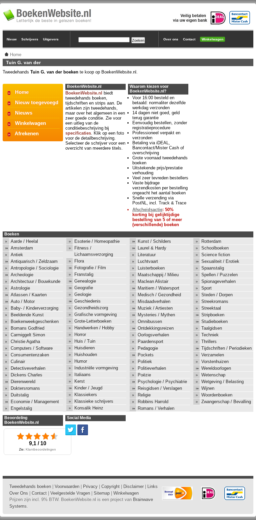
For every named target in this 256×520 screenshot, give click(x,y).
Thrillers (209, 341)
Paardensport (150, 341)
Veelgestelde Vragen (70, 493)
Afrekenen (27, 133)
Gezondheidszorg (91, 307)
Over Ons (18, 493)
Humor (80, 361)
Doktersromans (25, 388)
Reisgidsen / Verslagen (160, 388)
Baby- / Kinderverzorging (34, 308)
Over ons (170, 39)
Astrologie (20, 288)
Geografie (83, 287)
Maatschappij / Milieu (158, 274)
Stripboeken (212, 314)
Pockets (146, 354)
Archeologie (22, 274)
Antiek (17, 254)
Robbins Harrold (153, 401)
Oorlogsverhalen (153, 334)
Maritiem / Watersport (158, 288)
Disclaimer (133, 486)
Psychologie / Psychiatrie (162, 381)
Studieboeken (214, 321)
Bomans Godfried (27, 328)
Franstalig (83, 274)
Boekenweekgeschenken (35, 321)
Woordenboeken (216, 394)
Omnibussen (150, 321)
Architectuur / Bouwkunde (35, 281)
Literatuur (147, 254)
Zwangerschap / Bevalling (226, 401)
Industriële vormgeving (96, 367)
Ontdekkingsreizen (156, 328)
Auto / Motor (23, 301)
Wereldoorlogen (216, 368)
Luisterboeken (151, 268)
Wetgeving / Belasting (222, 381)
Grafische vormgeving (95, 314)
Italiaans (82, 374)
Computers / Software (32, 348)
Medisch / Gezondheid (159, 294)
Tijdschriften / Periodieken (226, 348)
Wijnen (207, 388)
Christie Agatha (25, 341)
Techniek (210, 334)
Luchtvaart (148, 261)
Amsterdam (22, 247)
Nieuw (12, 39)
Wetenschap (213, 374)
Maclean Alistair (153, 281)
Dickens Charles (26, 374)
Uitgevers (51, 39)
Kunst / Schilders (154, 241)
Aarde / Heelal (24, 241)
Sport (206, 288)
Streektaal (211, 308)
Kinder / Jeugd (88, 387)
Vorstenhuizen (215, 361)
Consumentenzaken (30, 354)
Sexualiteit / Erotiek (220, 261)
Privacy (90, 486)
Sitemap (102, 493)
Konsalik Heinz (88, 407)
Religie (144, 394)
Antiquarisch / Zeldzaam (34, 261)
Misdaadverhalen (154, 301)
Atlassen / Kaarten (29, 294)
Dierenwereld (23, 381)
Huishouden (85, 354)
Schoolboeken (215, 247)
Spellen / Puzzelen (219, 274)
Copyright (110, 486)
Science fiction (215, 254)
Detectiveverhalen (28, 368)
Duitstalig (20, 394)
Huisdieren (84, 347)
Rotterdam (211, 241)
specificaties (78, 133)
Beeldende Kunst (27, 314)
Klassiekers (85, 394)
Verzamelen (212, 354)
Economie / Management (35, 401)
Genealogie (85, 281)
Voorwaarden (67, 486)
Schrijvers (29, 39)
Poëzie (144, 374)
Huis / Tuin (84, 341)
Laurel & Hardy (152, 247)
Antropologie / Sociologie (35, 268)
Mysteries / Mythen (156, 314)
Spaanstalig (212, 268)
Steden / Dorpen (217, 294)
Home (22, 92)
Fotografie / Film (90, 267)
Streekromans (214, 301)
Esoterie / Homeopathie (97, 241)
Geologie (82, 294)
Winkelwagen (212, 39)
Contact (189, 39)
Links (152, 486)
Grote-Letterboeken (92, 321)
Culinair (18, 361)
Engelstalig (21, 408)
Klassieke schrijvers (93, 401)
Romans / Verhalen (156, 408)
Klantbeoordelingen (41, 449)
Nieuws (23, 113)
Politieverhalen (152, 368)
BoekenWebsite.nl (83, 93)
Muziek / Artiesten (155, 308)
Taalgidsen (211, 328)
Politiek (145, 361)
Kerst (79, 381)
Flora (79, 261)
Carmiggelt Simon (28, 334)
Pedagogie (148, 348)
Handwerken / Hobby (94, 327)
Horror (80, 334)
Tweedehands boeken (30, 486)
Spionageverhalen (218, 281)
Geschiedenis (87, 301)
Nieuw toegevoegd (36, 102)
